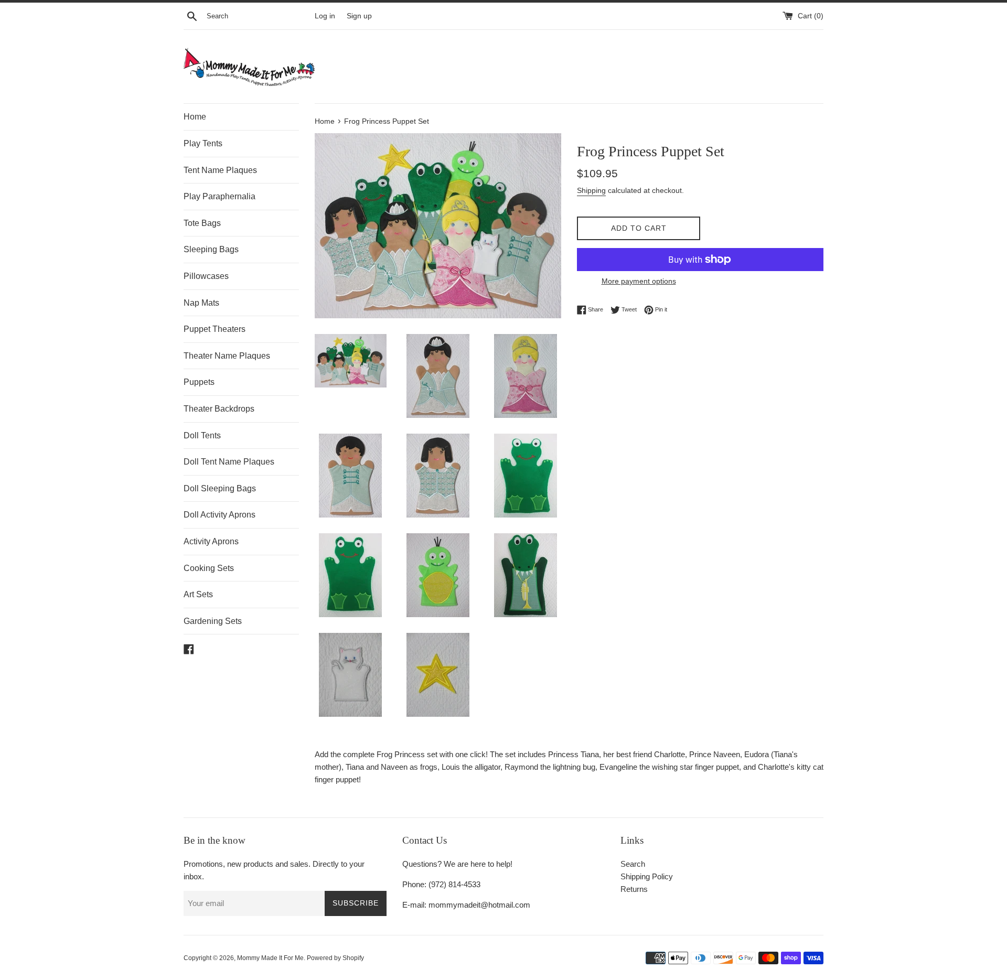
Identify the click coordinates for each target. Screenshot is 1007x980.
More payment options (639, 281)
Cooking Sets (209, 568)
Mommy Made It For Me (270, 958)
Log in (325, 16)
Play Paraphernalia (219, 196)
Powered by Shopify (335, 958)
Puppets (199, 382)
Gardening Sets (213, 621)
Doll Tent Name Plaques (229, 461)
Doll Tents (202, 435)
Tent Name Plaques (220, 170)
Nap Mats (201, 302)
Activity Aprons (211, 541)
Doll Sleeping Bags (220, 488)
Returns (634, 889)
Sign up (359, 16)
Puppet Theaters (214, 329)
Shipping (591, 190)
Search (632, 863)
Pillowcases (206, 276)
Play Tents (203, 143)
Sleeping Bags (211, 249)
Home (195, 116)
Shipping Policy (646, 876)
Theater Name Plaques (227, 355)
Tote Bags (202, 223)
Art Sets (198, 594)
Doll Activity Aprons (219, 514)
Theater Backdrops (219, 408)
